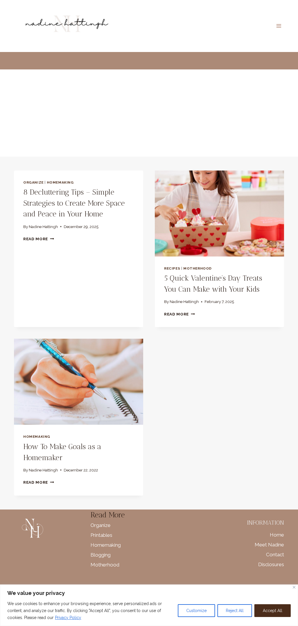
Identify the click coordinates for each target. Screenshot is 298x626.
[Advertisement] (149, 113)
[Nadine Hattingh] (66, 26)
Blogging (101, 555)
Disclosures (271, 564)
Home (277, 535)
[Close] (294, 587)
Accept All (272, 610)
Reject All (235, 610)
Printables (101, 535)
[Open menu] (278, 26)
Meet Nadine (269, 545)
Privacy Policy (68, 617)
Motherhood (197, 268)
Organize (33, 182)
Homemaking (60, 182)
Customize (196, 610)
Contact (275, 554)
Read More (38, 238)
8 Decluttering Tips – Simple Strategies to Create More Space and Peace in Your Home (74, 203)
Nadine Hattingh (43, 226)
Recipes (172, 268)
